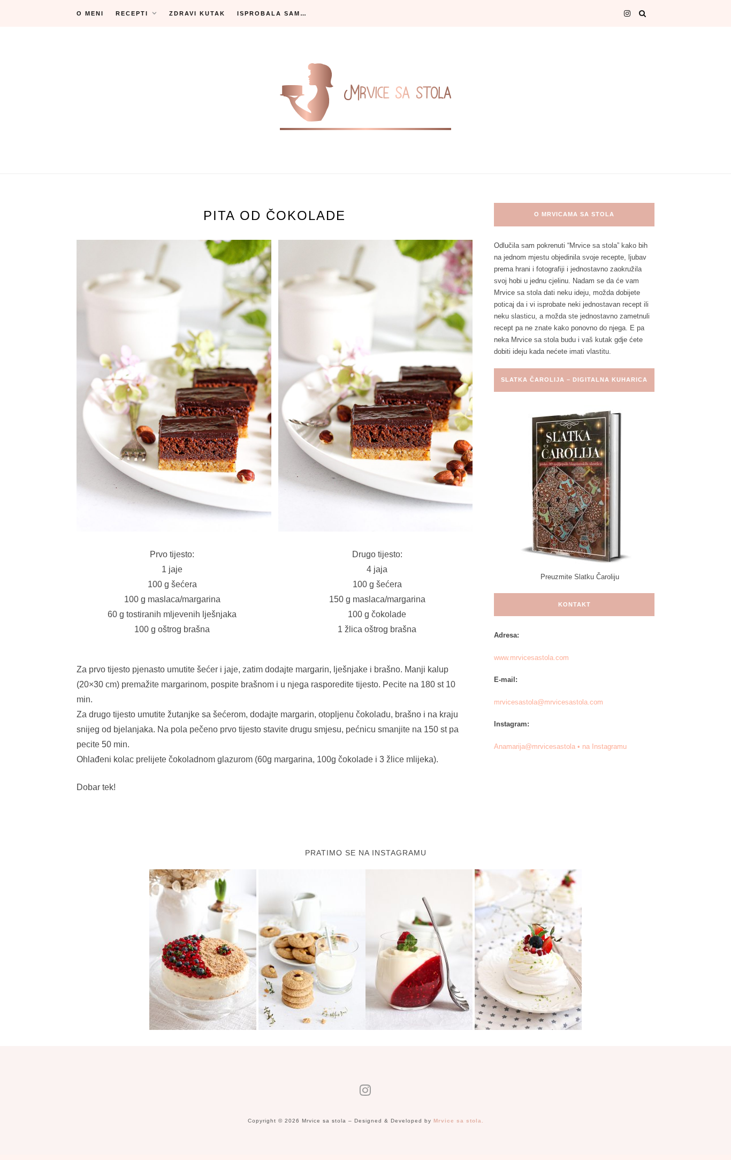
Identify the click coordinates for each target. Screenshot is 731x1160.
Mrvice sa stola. (458, 1121)
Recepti (132, 13)
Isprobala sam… (272, 13)
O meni (90, 13)
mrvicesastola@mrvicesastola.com (548, 702)
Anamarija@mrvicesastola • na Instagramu (560, 746)
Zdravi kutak (197, 13)
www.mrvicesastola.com (531, 658)
